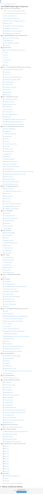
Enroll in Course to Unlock (21, 492)
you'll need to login (26, 490)
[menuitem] (0, 2)
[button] (0, 0)
